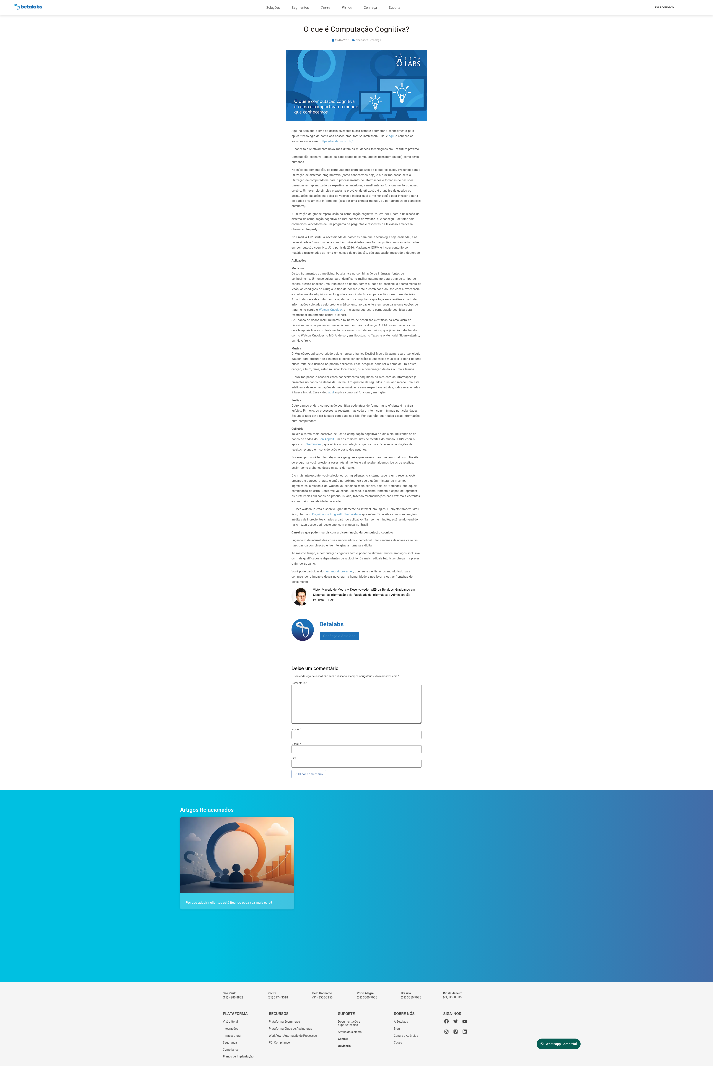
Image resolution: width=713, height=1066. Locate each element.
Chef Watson (314, 444)
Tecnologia (375, 40)
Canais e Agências (406, 1035)
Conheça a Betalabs (339, 636)
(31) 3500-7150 (322, 997)
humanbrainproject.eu (339, 571)
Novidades (362, 40)
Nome (296, 729)
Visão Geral (230, 1021)
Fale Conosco (664, 7)
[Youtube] (464, 1021)
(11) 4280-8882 (233, 997)
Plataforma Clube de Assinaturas (290, 1028)
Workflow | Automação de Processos (293, 1035)
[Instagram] (446, 1031)
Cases (325, 7)
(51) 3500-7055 (367, 997)
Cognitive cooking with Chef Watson (336, 514)
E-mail (296, 744)
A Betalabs (401, 1021)
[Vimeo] (455, 1031)
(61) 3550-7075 (411, 997)
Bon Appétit (326, 439)
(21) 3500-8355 (453, 997)
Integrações (230, 1028)
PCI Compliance (279, 1042)
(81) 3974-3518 (278, 997)
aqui (392, 136)
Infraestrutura (232, 1035)
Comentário (299, 683)
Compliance (230, 1049)
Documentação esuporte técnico (349, 1023)
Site (294, 758)
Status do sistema (350, 1032)
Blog (397, 1028)
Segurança (230, 1042)
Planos (347, 7)
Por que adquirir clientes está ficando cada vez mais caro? (229, 902)
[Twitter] (455, 1021)
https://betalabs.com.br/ (337, 141)
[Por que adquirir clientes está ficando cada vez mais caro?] (237, 855)
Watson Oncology (330, 309)
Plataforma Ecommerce (284, 1021)
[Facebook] (446, 1021)
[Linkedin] (464, 1031)
